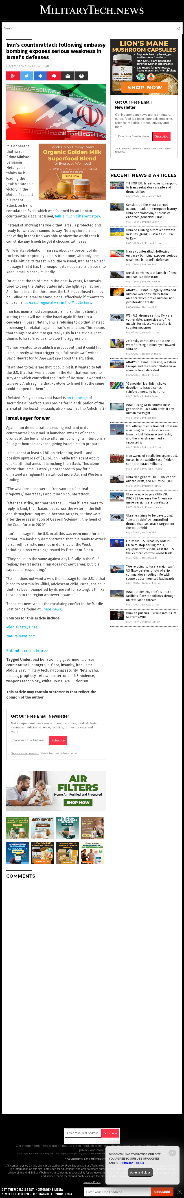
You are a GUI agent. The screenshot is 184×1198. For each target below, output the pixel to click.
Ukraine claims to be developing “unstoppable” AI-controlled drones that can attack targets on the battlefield (150, 522)
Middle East (16, 670)
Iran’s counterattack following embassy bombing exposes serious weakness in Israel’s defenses (151, 256)
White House (52, 681)
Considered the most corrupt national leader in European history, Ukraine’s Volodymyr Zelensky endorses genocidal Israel (151, 211)
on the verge (77, 398)
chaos (89, 659)
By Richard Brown (152, 243)
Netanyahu (88, 670)
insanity (67, 665)
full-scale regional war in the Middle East (57, 302)
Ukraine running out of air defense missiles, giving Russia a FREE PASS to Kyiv (151, 234)
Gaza (55, 665)
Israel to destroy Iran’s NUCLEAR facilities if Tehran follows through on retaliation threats (150, 596)
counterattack (18, 665)
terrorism (64, 676)
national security (64, 670)
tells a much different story (77, 216)
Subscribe (162, 1192)
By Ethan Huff (149, 264)
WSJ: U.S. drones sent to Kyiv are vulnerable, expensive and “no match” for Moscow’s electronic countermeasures (149, 322)
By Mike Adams (150, 375)
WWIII (69, 681)
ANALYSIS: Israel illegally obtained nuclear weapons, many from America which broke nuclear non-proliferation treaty (151, 296)
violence (87, 676)
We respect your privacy (68, 1153)
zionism (81, 681)
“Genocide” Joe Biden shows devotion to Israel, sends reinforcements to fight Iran (146, 388)
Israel (89, 665)
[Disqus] (56, 938)
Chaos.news (51, 609)
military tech (37, 670)
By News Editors (151, 583)
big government (69, 659)
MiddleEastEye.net (21, 627)
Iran (79, 665)
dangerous (40, 665)
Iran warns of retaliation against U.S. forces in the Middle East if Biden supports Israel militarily (152, 460)
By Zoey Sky (149, 532)
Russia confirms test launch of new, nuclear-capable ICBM (151, 275)
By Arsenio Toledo (152, 196)
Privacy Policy (92, 1182)
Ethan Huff (40, 66)
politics (12, 676)
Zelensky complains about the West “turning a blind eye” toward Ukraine (150, 345)
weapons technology (23, 681)
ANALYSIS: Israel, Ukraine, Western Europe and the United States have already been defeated (151, 366)
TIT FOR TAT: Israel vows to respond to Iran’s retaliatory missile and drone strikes (151, 187)
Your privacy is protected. (25, 753)
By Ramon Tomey (151, 354)
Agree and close (140, 1172)
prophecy (28, 676)
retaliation (46, 676)
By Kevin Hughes (151, 281)
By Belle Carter (150, 221)
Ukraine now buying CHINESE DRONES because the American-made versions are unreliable (149, 498)
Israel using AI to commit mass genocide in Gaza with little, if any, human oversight (150, 409)
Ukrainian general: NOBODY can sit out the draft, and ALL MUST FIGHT (150, 479)
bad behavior (44, 659)
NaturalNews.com (20, 636)
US (76, 676)
